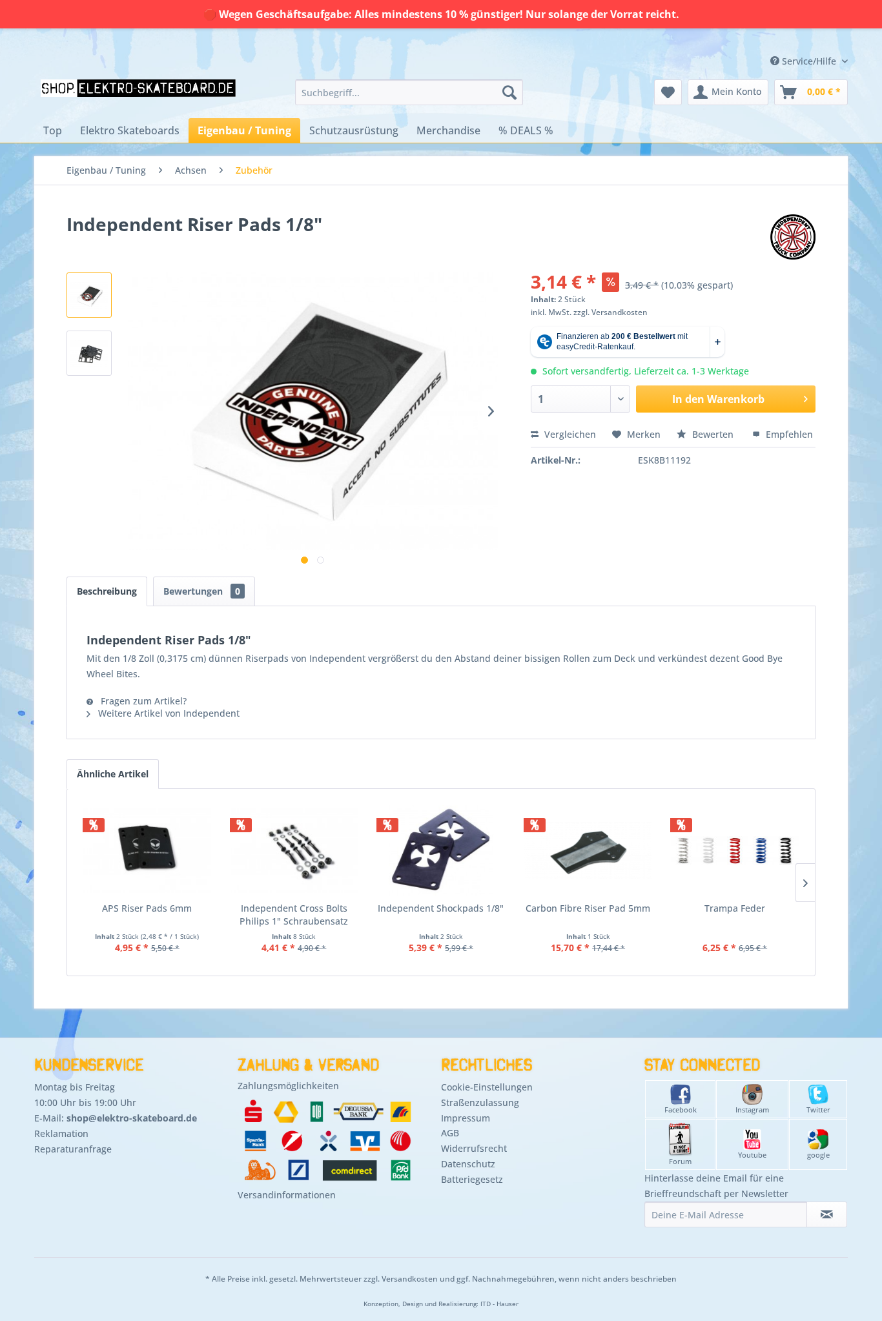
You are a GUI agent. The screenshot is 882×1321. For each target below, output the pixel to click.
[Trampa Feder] (735, 850)
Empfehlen (788, 434)
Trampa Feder (734, 908)
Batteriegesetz (472, 1179)
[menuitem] (409, 92)
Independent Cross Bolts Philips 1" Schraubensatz (294, 914)
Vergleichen (569, 434)
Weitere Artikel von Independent (168, 713)
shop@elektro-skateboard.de (132, 1118)
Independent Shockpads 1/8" (441, 908)
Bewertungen (201, 591)
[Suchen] (509, 92)
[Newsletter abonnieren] (826, 1214)
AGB (450, 1133)
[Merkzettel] (668, 92)
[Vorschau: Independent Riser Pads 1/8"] (89, 295)
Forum (680, 1161)
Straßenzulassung (480, 1102)
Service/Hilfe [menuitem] (809, 61)
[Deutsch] (762, 34)
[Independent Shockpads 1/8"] (441, 850)
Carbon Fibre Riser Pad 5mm (588, 908)
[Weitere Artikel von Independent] (792, 237)
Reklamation (61, 1133)
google (818, 1155)
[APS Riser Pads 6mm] (147, 850)
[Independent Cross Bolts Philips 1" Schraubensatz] (294, 850)
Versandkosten (410, 1278)
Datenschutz (468, 1164)
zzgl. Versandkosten (610, 312)
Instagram (752, 1109)
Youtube (752, 1155)
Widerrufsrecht (474, 1148)
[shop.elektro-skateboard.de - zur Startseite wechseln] (138, 95)
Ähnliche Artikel (113, 774)
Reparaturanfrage (73, 1149)
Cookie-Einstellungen (487, 1087)
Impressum (465, 1118)
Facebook (680, 1109)
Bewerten (713, 434)
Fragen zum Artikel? (142, 701)
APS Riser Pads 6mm (147, 908)
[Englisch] (762, 47)
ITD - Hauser (499, 1304)
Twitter (818, 1109)
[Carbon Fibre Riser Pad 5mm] (588, 850)
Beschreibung (107, 591)
